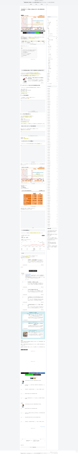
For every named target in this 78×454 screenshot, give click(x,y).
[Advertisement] (33, 12)
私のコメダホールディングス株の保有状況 (26, 53)
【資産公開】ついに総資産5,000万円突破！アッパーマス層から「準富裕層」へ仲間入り (52, 247)
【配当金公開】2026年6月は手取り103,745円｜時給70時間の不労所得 (51, 243)
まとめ (22, 56)
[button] (41, 33)
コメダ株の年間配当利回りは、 (25, 52)
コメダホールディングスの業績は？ (25, 54)
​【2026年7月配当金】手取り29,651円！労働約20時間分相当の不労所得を (52, 231)
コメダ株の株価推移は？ (24, 55)
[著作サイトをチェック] (25, 279)
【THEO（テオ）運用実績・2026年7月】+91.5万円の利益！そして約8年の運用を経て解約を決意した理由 (52, 239)
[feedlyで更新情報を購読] (27, 279)
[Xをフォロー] (26, 279)
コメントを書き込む (33, 447)
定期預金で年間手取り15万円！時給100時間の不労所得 (52, 235)
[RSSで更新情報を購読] (28, 279)
